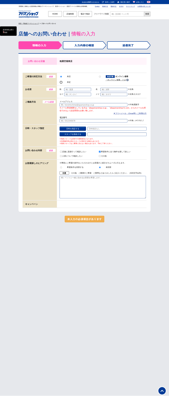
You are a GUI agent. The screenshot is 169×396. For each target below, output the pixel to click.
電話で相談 (85, 14)
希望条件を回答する (75, 167)
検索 (147, 14)
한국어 (121, 6)
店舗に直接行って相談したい (74, 152)
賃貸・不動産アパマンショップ (28, 23)
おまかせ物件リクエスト (90, 2)
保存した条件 (109, 2)
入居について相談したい (72, 156)
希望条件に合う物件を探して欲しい (116, 152)
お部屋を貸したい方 (144, 6)
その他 (104, 156)
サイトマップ (130, 6)
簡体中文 (105, 6)
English (97, 6)
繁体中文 (113, 6)
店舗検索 (70, 14)
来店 (69, 76)
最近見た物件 (125, 2)
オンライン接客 (117, 76)
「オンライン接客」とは (115, 80)
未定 (69, 82)
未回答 (108, 167)
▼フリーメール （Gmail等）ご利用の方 (130, 113)
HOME (55, 14)
